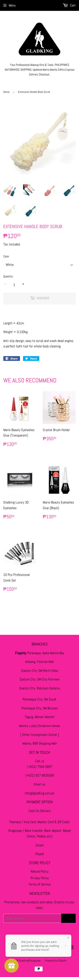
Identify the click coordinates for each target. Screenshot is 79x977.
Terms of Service (40, 884)
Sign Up (68, 918)
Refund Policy (39, 871)
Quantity (8, 276)
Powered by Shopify (55, 960)
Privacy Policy (40, 878)
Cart (72, 5)
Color (6, 256)
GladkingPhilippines (30, 960)
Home (6, 92)
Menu (12, 5)
